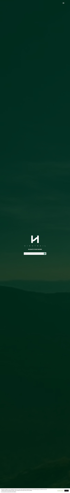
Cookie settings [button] (60, 490)
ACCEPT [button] (66, 490)
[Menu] (63, 3)
